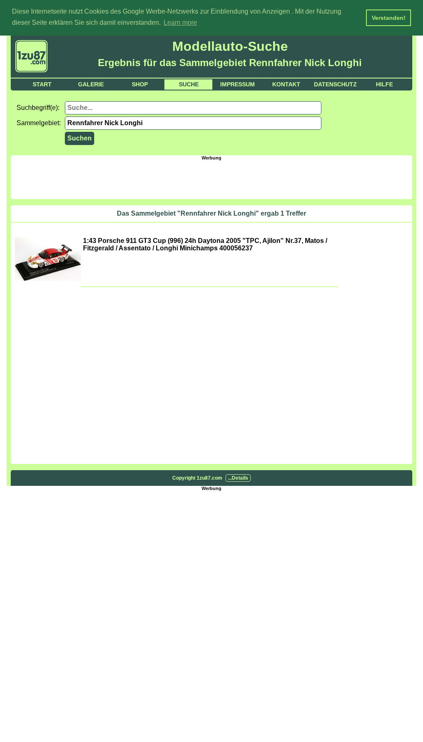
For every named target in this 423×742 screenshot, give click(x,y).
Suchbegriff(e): (38, 107)
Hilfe (384, 84)
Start (42, 84)
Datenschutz (335, 84)
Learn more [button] (180, 22)
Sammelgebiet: (39, 122)
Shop (140, 84)
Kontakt (286, 84)
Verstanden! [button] (389, 17)
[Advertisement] (211, 178)
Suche (189, 84)
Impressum (237, 84)
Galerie (91, 84)
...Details (238, 478)
